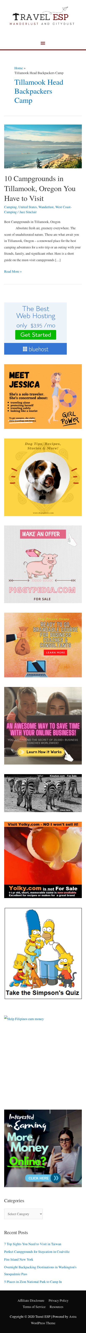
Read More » (13, 271)
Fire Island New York (18, 1259)
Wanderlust (46, 207)
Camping (10, 207)
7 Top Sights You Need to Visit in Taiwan (32, 1244)
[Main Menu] (43, 43)
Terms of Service (34, 1306)
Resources (56, 1306)
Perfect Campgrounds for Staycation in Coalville (37, 1251)
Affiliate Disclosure (31, 1300)
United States (27, 207)
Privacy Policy (58, 1300)
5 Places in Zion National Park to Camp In (33, 1281)
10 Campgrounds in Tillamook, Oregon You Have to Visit (40, 188)
